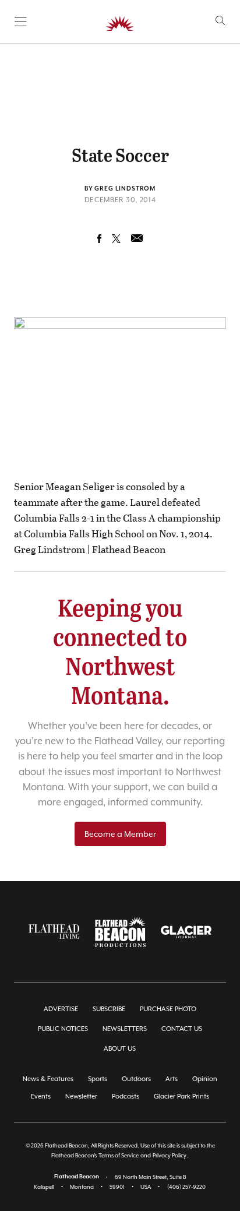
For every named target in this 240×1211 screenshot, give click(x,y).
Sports (97, 1079)
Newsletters (125, 1029)
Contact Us (181, 1029)
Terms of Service (118, 1155)
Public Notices (63, 1029)
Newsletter (81, 1096)
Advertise (61, 1009)
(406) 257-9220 (186, 1187)
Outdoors (136, 1079)
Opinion (204, 1079)
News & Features (48, 1079)
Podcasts (125, 1096)
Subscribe (109, 1009)
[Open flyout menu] (20, 21)
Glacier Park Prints (181, 1096)
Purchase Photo (168, 1009)
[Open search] (220, 20)
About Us (120, 1048)
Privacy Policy (169, 1155)
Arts (171, 1079)
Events (41, 1096)
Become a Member (120, 834)
